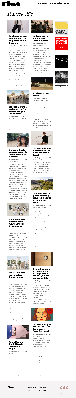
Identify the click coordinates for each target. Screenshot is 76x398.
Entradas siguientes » (46, 375)
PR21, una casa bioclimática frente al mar (17, 275)
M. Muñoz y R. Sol (40, 98)
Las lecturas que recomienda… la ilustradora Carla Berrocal (42, 328)
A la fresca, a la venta (41, 94)
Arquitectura (45, 4)
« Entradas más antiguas (15, 375)
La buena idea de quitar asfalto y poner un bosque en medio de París (42, 198)
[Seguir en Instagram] (67, 387)
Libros (39, 160)
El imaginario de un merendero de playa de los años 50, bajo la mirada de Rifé (41, 273)
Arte (66, 4)
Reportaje (16, 161)
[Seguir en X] (64, 387)
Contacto (42, 393)
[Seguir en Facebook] (61, 387)
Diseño (58, 4)
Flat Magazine (15, 46)
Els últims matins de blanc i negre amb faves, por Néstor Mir (18, 110)
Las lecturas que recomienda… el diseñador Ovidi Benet (42, 151)
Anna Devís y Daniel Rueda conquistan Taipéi (16, 345)
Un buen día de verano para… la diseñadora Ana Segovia (18, 153)
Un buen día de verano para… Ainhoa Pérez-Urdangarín (17, 222)
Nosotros (42, 388)
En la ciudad (39, 100)
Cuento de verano (22, 118)
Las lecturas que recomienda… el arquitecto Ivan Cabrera (18, 39)
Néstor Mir (14, 116)
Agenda (11, 353)
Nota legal (42, 390)
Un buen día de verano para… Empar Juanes (40, 38)
